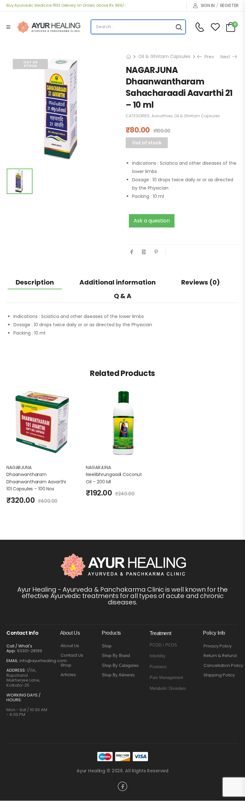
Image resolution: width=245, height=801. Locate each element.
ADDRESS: (16, 670)
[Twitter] (143, 251)
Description (35, 282)
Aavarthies (162, 116)
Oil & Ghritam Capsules (164, 56)
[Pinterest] (156, 251)
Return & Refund (220, 655)
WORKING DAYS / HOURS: (23, 698)
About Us (70, 645)
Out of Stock (30, 64)
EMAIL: (12, 661)
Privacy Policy (218, 646)
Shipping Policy (219, 675)
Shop (66, 665)
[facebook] (122, 786)
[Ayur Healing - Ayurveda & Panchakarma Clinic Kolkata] (48, 27)
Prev (207, 57)
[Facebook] (131, 251)
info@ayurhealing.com (43, 661)
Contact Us (72, 655)
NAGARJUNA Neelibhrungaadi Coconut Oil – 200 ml (114, 474)
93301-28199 (29, 651)
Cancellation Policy (223, 665)
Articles (68, 674)
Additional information (117, 282)
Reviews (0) (200, 282)
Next (227, 57)
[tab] (35, 282)
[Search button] (179, 27)
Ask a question (152, 220)
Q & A (122, 296)
